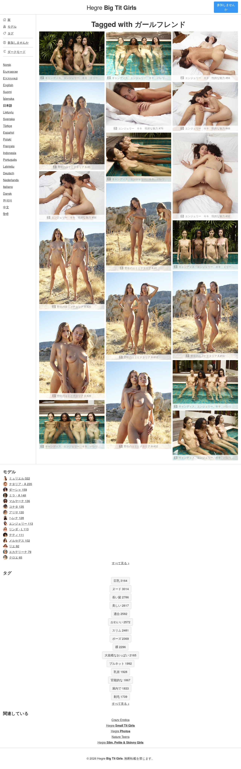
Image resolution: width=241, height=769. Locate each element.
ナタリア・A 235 (20, 484)
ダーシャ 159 (18, 489)
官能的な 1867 (120, 680)
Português (10, 159)
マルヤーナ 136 (19, 501)
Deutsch (8, 173)
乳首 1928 (120, 672)
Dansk (7, 193)
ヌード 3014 (120, 589)
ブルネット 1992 (120, 663)
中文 (6, 207)
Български (10, 71)
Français (8, 146)
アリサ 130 (16, 512)
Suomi (7, 92)
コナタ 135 (16, 506)
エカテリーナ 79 (20, 552)
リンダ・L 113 (19, 529)
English (8, 85)
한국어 (7, 200)
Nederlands (11, 180)
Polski (7, 139)
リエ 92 (14, 546)
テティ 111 (16, 535)
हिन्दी (5, 214)
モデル (12, 26)
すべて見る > (120, 563)
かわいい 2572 (120, 622)
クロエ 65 (15, 557)
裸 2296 (120, 647)
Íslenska (8, 98)
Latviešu (8, 166)
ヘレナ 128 (16, 518)
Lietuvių (8, 112)
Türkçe (7, 126)
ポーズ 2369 (120, 638)
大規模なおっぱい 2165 (120, 655)
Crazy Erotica (120, 720)
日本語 (7, 105)
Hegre (112, 7)
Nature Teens (121, 737)
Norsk (7, 65)
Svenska (9, 119)
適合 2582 (120, 614)
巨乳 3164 (120, 580)
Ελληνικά (10, 78)
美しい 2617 (120, 605)
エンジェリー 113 (21, 523)
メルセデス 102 (19, 540)
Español (8, 132)
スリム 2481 (120, 630)
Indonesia (9, 153)
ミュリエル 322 (19, 478)
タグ (11, 33)
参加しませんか (226, 7)
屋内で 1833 (120, 688)
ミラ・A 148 (17, 495)
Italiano (8, 187)
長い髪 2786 (120, 597)
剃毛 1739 (120, 696)
